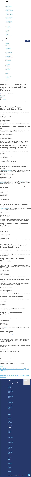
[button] (15, 41)
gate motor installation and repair (7, 170)
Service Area (8, 64)
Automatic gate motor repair (4, 208)
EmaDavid (5, 99)
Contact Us (7, 38)
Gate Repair (7, 5)
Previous (1, 366)
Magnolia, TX (8, 69)
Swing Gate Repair (8, 56)
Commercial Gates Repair (9, 14)
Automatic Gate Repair (9, 17)
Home (7, 1)
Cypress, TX (7, 65)
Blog (6, 39)
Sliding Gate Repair (8, 18)
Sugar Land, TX (8, 77)
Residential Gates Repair (9, 10)
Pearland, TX (8, 26)
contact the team (5, 327)
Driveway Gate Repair (9, 21)
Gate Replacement (8, 9)
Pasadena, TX (8, 30)
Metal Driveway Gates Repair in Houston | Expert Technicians (14, 369)
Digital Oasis (21, 475)
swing (21, 181)
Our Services (8, 4)
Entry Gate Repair (8, 60)
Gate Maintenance (8, 7)
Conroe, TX (7, 31)
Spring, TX (7, 34)
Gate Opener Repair (9, 13)
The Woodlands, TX (9, 35)
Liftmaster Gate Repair (9, 22)
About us (7, 43)
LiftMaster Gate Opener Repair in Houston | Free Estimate (14, 376)
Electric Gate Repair (9, 11)
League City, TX (8, 27)
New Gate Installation (9, 6)
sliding (23, 181)
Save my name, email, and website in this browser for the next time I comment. (12, 363)
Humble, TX (7, 73)
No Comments (2, 96)
